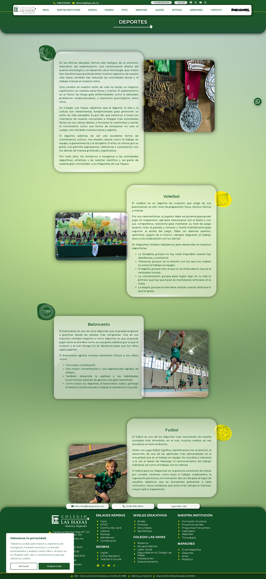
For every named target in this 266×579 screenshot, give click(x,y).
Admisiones (196, 10)
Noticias (177, 10)
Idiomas (109, 10)
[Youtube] (200, 2)
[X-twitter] (205, 2)
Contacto (216, 10)
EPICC (125, 10)
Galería (159, 10)
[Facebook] (191, 2)
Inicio (46, 10)
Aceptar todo (54, 566)
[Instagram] (195, 2)
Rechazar (24, 566)
